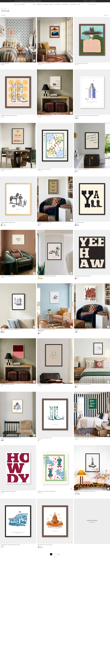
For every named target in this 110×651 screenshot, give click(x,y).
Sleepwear (39, 4)
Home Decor (57, 4)
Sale (79, 4)
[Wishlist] (92, 4)
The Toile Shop (72, 4)
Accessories (65, 4)
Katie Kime (19, 4)
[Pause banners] (14, 1)
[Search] (88, 4)
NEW (34, 4)
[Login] (90, 4)
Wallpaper (45, 4)
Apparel (51, 4)
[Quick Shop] (34, 61)
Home (2, 8)
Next (58, 554)
